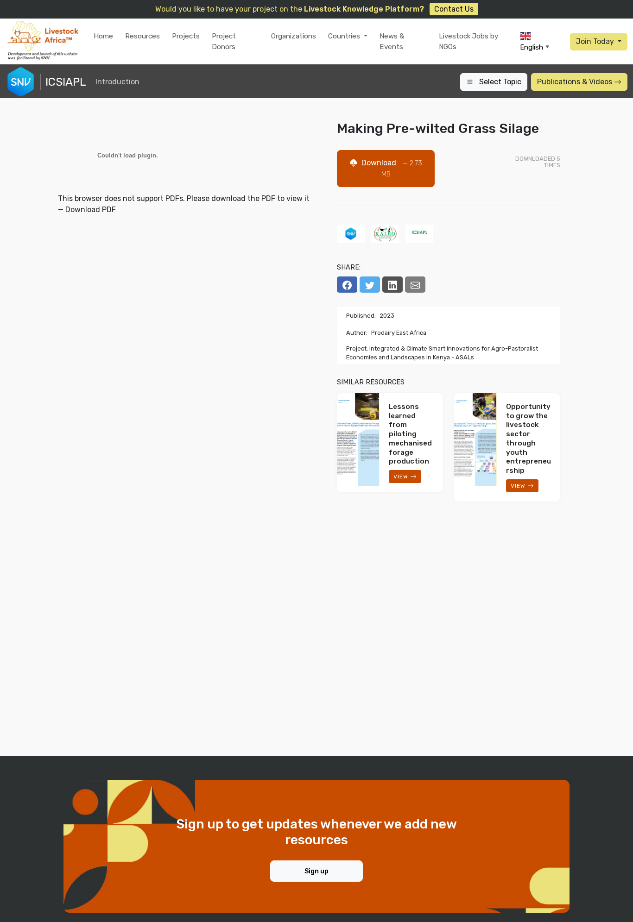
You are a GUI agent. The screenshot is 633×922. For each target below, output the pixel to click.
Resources (142, 36)
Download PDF (90, 209)
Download (391, 168)
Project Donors (224, 41)
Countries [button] (345, 36)
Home (103, 36)
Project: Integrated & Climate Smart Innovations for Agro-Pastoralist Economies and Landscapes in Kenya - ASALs (442, 353)
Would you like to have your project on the (314, 9)
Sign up (316, 871)
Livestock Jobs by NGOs (468, 41)
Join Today (596, 41)
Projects (186, 36)
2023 (387, 315)
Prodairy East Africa (398, 332)
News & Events (392, 41)
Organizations (293, 36)
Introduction (117, 81)
